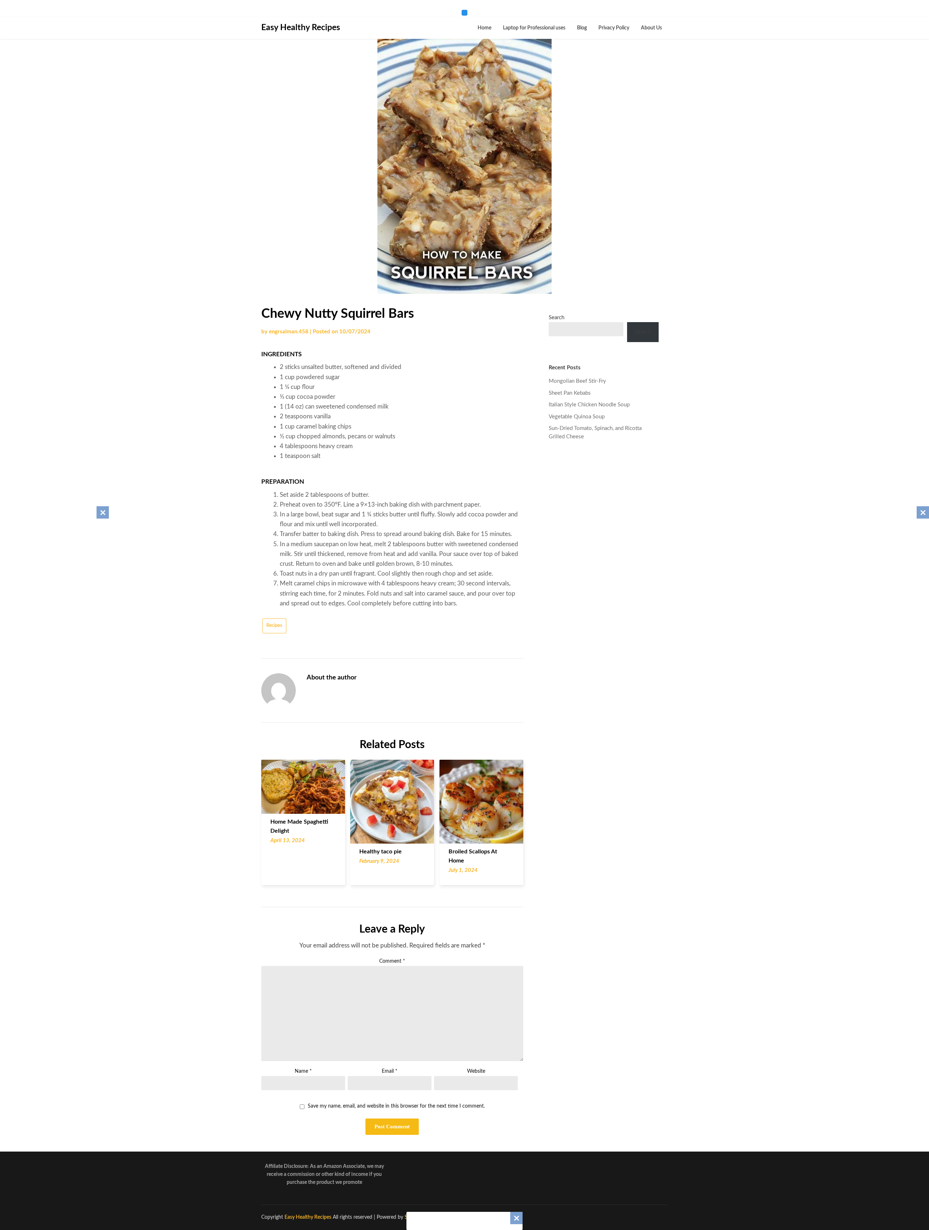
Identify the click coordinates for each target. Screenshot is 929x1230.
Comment (392, 961)
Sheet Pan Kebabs (570, 393)
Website (476, 1071)
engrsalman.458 (288, 331)
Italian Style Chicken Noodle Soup (589, 404)
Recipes (274, 625)
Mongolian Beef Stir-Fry (577, 381)
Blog (582, 28)
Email (389, 1071)
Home (484, 28)
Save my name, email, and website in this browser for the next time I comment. (396, 1106)
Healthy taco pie (380, 851)
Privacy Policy (613, 28)
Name (303, 1071)
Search (556, 317)
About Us (651, 28)
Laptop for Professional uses (534, 28)
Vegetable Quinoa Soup (577, 416)
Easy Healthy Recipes (300, 27)
